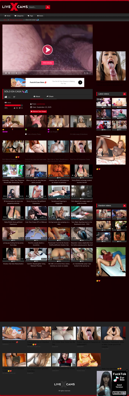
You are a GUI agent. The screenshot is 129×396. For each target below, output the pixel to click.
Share (51, 96)
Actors (41, 16)
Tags (31, 16)
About (37, 96)
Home (8, 16)
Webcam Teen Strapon (16, 20)
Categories (20, 16)
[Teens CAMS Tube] (15, 7)
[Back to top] (123, 390)
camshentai (41, 104)
